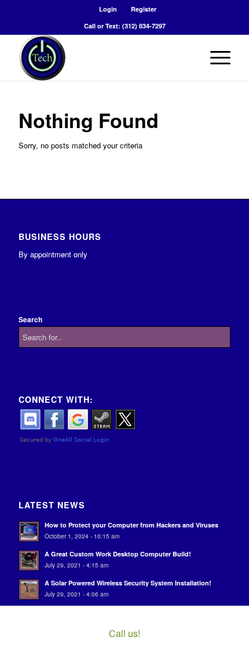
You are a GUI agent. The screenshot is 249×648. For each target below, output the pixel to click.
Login (108, 9)
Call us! (124, 633)
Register (143, 9)
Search (30, 320)
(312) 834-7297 (144, 25)
